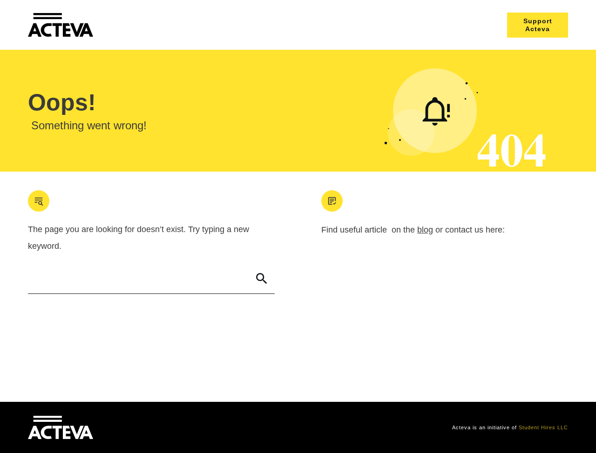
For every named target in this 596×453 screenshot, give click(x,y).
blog (425, 229)
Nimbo (204, 427)
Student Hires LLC (543, 427)
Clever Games (170, 427)
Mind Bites (132, 427)
